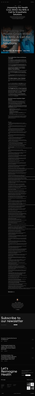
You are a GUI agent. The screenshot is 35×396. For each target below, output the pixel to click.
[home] (20, 2)
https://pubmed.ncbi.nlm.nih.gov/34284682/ (14, 282)
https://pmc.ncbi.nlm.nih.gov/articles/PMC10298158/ (16, 284)
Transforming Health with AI (9, 384)
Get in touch (28, 375)
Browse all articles (31, 333)
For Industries (14, 384)
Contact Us (14, 385)
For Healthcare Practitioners (2, 385)
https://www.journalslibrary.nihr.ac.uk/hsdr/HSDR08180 (17, 143)
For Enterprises (2, 384)
